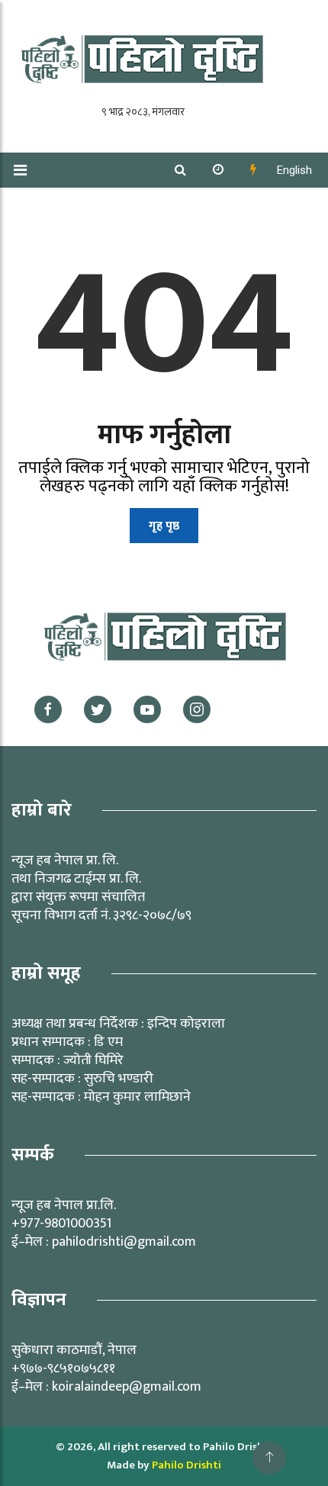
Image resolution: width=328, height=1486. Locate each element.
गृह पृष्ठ (164, 526)
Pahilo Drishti (186, 1465)
